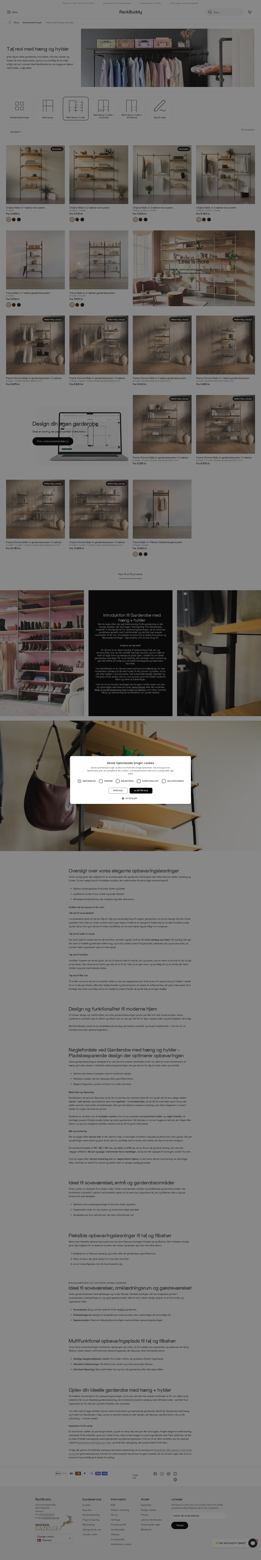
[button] (130, 798)
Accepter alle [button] (141, 790)
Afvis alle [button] (118, 790)
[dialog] (130, 780)
